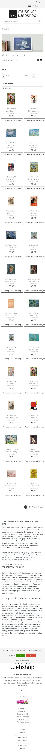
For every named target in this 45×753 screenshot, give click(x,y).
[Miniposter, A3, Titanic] (34, 235)
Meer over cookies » (23, 660)
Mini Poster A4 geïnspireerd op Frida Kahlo (34, 383)
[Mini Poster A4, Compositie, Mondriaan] (34, 405)
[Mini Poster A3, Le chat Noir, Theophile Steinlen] (34, 201)
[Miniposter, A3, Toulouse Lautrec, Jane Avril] (34, 99)
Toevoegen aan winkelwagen (12, 120)
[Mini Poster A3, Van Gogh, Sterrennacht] (11, 235)
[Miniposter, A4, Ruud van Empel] (34, 133)
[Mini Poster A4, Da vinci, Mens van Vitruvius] (11, 303)
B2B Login (38, 2)
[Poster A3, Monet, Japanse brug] (34, 303)
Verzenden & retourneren (22, 743)
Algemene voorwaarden (22, 735)
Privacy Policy (22, 737)
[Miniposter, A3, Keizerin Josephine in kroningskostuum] (34, 439)
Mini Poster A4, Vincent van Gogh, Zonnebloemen (33, 486)
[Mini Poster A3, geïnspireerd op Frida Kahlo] (11, 99)
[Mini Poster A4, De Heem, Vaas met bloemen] (34, 269)
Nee (31, 655)
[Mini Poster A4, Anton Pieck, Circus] (11, 474)
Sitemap (22, 748)
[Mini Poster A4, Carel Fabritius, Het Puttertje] (11, 405)
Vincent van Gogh (11, 584)
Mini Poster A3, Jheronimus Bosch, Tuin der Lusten (34, 179)
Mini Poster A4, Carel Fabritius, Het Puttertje (11, 417)
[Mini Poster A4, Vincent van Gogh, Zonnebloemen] (34, 474)
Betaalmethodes (22, 740)
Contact (22, 708)
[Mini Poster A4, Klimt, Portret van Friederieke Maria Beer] (11, 371)
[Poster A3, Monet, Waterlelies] (11, 133)
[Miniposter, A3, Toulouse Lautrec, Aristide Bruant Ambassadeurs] (11, 167)
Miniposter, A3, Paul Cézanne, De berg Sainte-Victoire (11, 451)
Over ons (22, 732)
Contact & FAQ (22, 745)
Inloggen (22, 729)
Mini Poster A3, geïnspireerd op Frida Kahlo (11, 111)
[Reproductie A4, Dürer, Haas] (11, 201)
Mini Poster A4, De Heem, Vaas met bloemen (34, 281)
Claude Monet (7, 547)
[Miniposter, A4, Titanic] (11, 337)
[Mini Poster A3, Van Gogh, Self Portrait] (11, 269)
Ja (20, 655)
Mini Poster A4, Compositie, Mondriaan (34, 417)
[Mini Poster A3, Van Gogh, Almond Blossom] (34, 337)
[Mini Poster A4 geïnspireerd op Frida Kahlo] (34, 371)
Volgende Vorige (37, 507)
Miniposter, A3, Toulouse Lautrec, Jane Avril (33, 111)
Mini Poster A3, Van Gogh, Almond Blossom (34, 349)
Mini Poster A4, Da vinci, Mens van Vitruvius (11, 315)
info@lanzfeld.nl (23, 719)
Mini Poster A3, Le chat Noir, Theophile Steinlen (34, 213)
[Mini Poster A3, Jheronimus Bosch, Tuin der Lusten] (34, 167)
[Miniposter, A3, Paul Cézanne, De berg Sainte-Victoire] (11, 439)
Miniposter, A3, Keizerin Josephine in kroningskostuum (33, 451)
